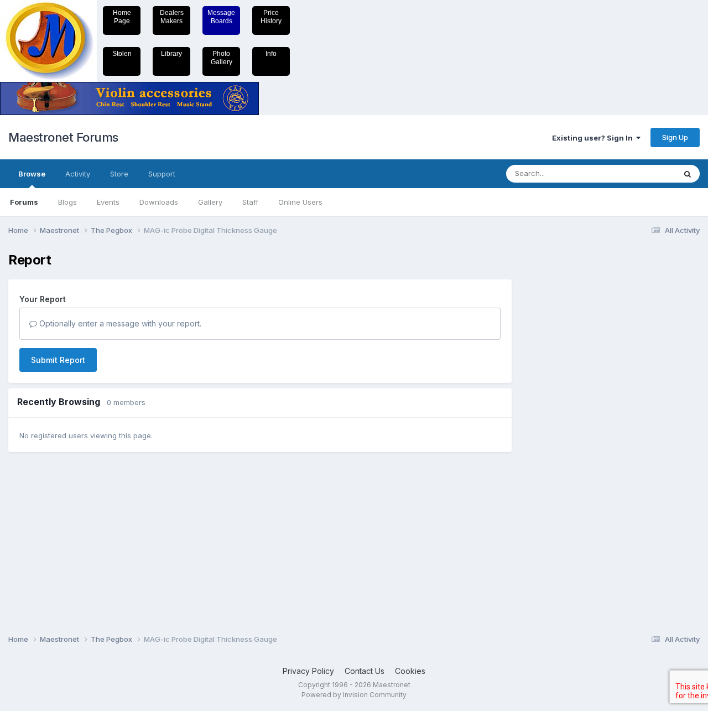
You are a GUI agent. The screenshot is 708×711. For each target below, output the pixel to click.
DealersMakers (172, 17)
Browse (31, 173)
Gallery (210, 202)
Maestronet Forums (63, 137)
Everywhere (641, 173)
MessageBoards (221, 17)
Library (171, 54)
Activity (77, 173)
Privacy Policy (308, 671)
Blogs (67, 202)
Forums (24, 202)
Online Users (300, 202)
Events (108, 202)
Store (119, 173)
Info (271, 54)
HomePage (122, 17)
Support (161, 173)
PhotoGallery (221, 58)
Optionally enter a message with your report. (119, 323)
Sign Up (675, 137)
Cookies (410, 671)
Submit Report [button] (58, 360)
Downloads (158, 202)
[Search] (687, 174)
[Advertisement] (567, 418)
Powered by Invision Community (354, 695)
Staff (250, 202)
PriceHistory (271, 17)
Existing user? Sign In (594, 137)
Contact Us (364, 671)
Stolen (122, 54)
